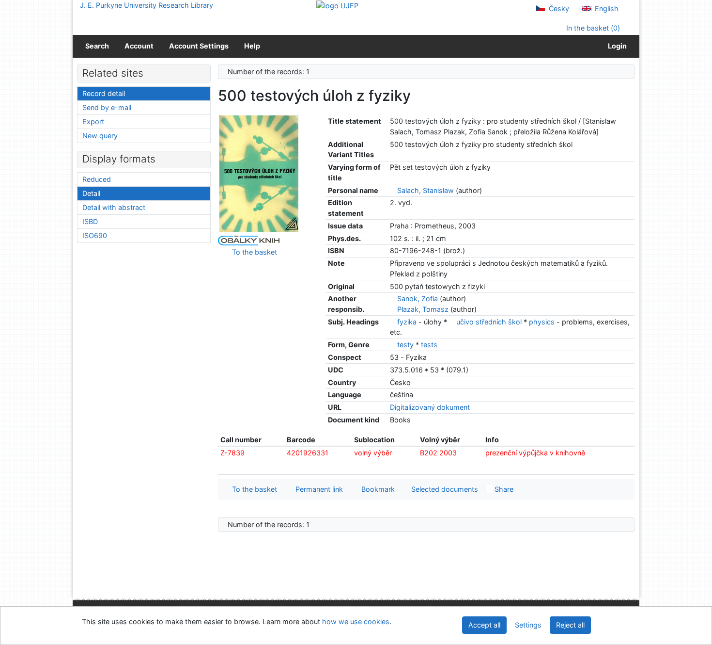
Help (252, 46)
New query (100, 135)
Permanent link (317, 489)
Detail (91, 193)
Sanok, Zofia (417, 298)
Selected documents (443, 489)
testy (406, 344)
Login (616, 46)
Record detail (103, 93)
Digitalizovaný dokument (430, 407)
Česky (558, 8)
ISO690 (94, 235)
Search (97, 46)
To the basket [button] (252, 489)
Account (139, 46)
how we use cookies (355, 621)
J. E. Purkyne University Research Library (146, 5)
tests (429, 344)
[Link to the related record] (392, 190)
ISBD (90, 221)
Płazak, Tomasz (423, 309)
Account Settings (199, 46)
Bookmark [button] (376, 489)
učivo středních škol (490, 322)
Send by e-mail (106, 107)
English (606, 8)
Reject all (570, 625)
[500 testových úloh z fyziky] (259, 173)
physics (543, 322)
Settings (528, 625)
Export (93, 121)
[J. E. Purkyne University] (337, 5)
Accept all (484, 625)
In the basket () (592, 28)
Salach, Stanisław (425, 190)
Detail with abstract (113, 207)
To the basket (252, 252)
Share (503, 489)
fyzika (407, 322)
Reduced (96, 179)
